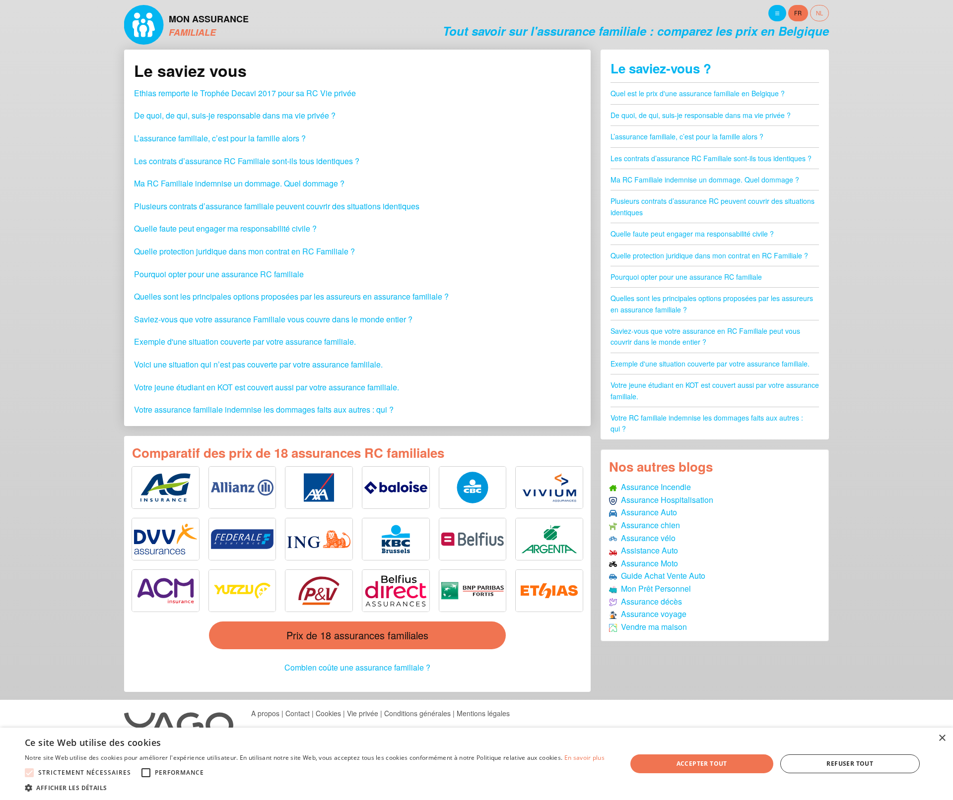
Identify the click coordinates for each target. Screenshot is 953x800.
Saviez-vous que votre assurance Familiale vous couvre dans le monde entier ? (273, 319)
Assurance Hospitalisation (665, 499)
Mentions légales (483, 713)
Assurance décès (649, 601)
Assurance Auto (647, 512)
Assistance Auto (647, 550)
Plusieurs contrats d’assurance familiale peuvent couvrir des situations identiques (276, 206)
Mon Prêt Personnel (654, 588)
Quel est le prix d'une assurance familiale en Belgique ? (698, 93)
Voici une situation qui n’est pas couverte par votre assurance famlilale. (258, 364)
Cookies (328, 713)
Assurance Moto (647, 563)
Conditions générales (417, 713)
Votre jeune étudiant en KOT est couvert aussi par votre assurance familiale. (266, 387)
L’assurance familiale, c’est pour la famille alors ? (220, 138)
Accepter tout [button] (702, 763)
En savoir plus (584, 757)
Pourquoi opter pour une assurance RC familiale (219, 274)
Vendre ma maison (652, 626)
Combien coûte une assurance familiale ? (357, 667)
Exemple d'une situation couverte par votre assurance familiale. (245, 341)
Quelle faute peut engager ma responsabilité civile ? (225, 228)
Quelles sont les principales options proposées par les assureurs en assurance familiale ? (291, 296)
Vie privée (362, 713)
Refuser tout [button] (849, 763)
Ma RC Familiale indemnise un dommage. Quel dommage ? (239, 183)
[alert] (476, 764)
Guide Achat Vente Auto (661, 575)
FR (798, 13)
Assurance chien (648, 525)
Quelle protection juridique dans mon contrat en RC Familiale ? (244, 251)
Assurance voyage (651, 613)
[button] (315, 788)
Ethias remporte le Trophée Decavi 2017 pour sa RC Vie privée (245, 93)
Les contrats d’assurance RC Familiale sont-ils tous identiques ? (246, 161)
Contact (297, 713)
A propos (265, 713)
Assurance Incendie (654, 486)
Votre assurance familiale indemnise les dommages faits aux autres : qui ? (264, 409)
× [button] (942, 738)
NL (819, 13)
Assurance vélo (646, 538)
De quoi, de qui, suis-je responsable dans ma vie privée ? (235, 115)
